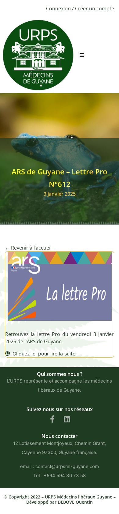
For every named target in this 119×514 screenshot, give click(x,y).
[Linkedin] (67, 419)
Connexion (58, 8)
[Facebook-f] (52, 419)
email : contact (35, 466)
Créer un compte (94, 8)
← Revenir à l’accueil (28, 247)
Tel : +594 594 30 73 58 (59, 475)
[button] (81, 55)
